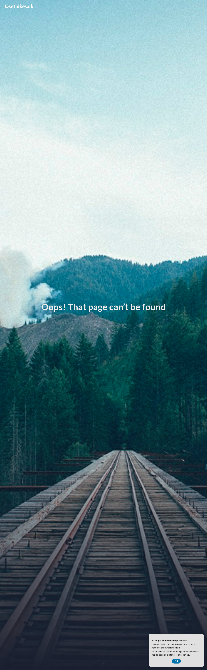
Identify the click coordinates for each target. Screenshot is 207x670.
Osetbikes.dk (19, 6)
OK (176, 661)
